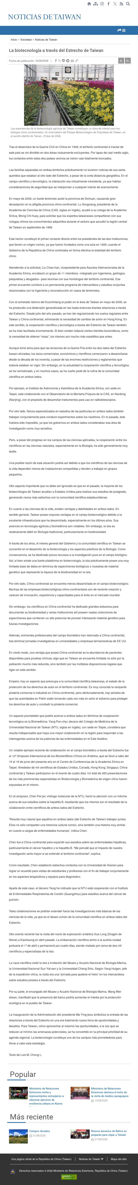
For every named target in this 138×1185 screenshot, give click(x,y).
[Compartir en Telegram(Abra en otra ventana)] (68, 60)
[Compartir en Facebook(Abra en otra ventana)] (56, 60)
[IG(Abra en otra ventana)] (102, 4)
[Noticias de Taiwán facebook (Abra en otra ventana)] (108, 4)
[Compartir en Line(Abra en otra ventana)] (63, 60)
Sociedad (25, 39)
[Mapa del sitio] (95, 4)
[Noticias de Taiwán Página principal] (89, 4)
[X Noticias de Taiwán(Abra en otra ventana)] (115, 4)
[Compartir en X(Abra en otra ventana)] (59, 60)
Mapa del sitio (119, 1159)
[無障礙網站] (69, 1176)
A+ (128, 60)
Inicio (14, 39)
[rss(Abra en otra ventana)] (121, 4)
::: (8, 9)
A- (121, 60)
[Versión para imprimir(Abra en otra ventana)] (72, 60)
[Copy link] (77, 60)
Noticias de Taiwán (46, 39)
